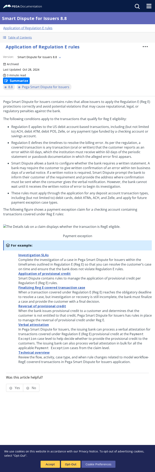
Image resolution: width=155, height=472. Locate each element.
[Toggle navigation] (149, 6)
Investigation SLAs (33, 255)
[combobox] (39, 57)
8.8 (10, 87)
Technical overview (34, 352)
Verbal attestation (33, 324)
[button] (77, 37)
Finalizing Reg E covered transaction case (51, 287)
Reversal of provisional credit (42, 306)
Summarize (19, 80)
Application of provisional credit (44, 273)
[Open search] (137, 6)
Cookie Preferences (98, 464)
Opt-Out (70, 464)
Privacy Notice (88, 451)
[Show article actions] (145, 47)
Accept (50, 464)
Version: (8, 57)
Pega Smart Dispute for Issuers (45, 87)
